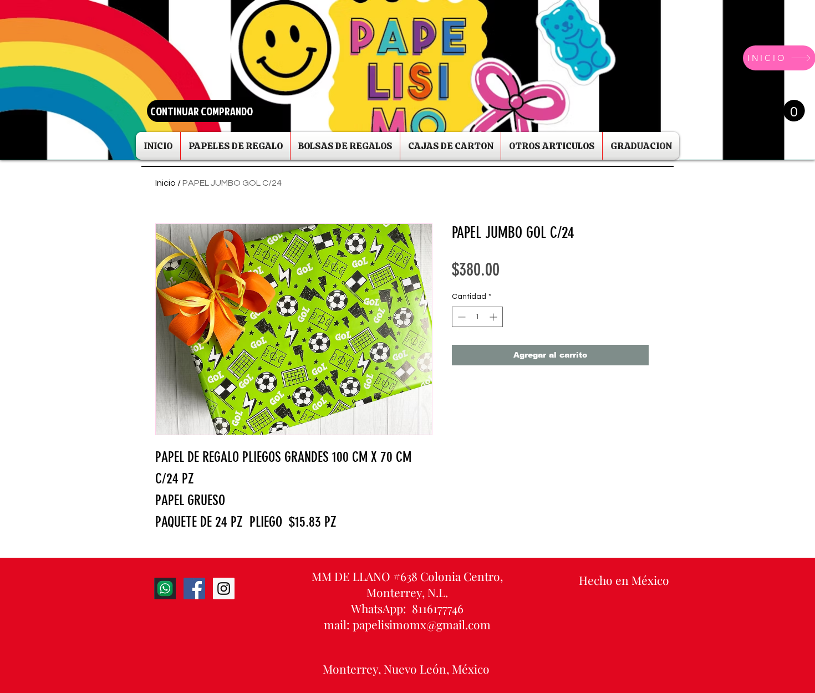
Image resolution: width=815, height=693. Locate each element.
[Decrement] (460, 317)
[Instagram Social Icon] (224, 588)
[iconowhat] (165, 588)
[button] (783, 110)
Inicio (165, 183)
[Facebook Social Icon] (194, 588)
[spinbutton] (477, 317)
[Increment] (494, 317)
